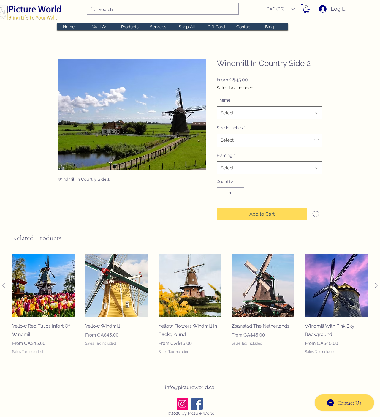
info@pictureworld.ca (189, 387)
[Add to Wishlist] (316, 214)
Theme (225, 100)
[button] (281, 9)
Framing (226, 155)
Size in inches (231, 127)
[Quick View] (43, 285)
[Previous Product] (3, 285)
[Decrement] (221, 193)
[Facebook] (197, 404)
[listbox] (281, 9)
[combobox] (269, 112)
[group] (190, 308)
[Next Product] (376, 285)
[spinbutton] (230, 193)
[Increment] (239, 193)
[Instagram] (182, 404)
